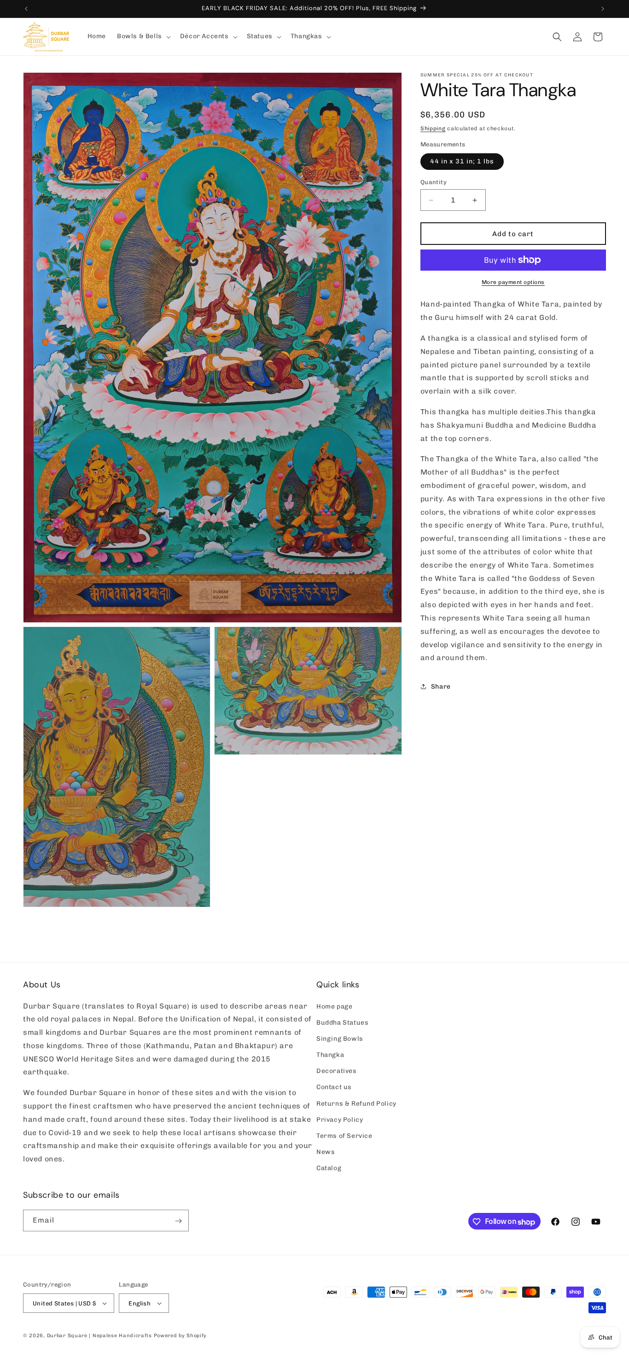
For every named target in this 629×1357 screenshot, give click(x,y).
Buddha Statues (342, 1022)
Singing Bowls (339, 1039)
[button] (143, 36)
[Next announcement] (603, 8)
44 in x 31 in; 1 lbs (462, 161)
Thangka (330, 1055)
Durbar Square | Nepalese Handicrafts (99, 1336)
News (325, 1152)
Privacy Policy (339, 1120)
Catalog (328, 1168)
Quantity (433, 182)
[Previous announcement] (26, 8)
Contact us (334, 1087)
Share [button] (441, 686)
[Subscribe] (178, 1221)
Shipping (433, 128)
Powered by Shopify (180, 1336)
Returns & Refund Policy (356, 1103)
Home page (334, 1006)
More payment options (513, 282)
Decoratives (336, 1071)
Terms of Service (344, 1136)
